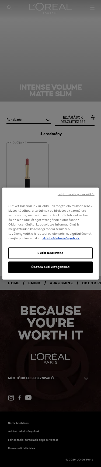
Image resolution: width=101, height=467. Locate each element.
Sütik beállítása (50, 253)
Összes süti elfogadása (50, 267)
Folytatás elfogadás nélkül (76, 194)
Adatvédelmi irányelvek (60, 238)
